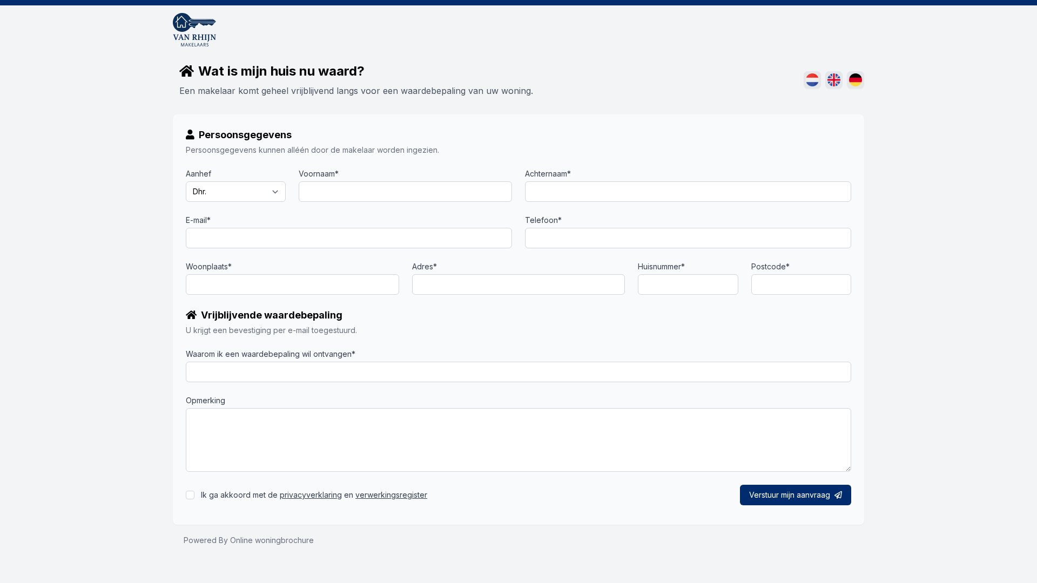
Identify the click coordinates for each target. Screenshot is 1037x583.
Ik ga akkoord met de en (314, 494)
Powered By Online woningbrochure (249, 540)
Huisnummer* (661, 266)
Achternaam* (548, 173)
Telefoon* (543, 220)
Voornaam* (319, 173)
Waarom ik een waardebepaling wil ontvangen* (270, 353)
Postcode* (770, 266)
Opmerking (205, 400)
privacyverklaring (311, 494)
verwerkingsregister (391, 494)
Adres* (424, 266)
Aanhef (198, 173)
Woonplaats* (209, 266)
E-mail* (198, 220)
